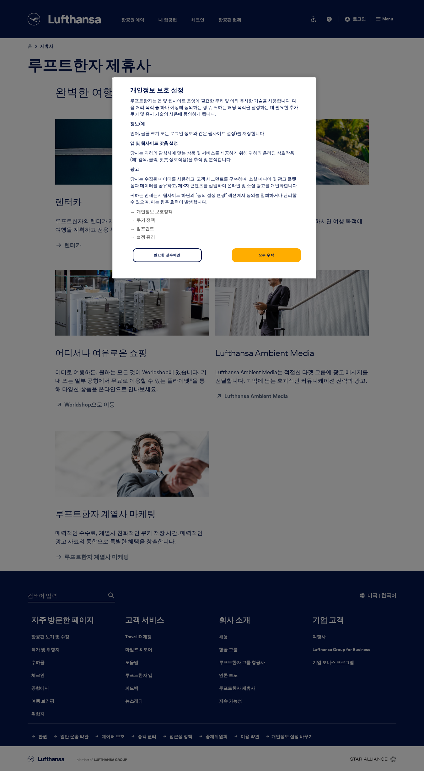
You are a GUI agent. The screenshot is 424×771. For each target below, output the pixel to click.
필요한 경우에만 (167, 255)
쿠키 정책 (146, 220)
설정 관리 (146, 237)
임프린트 (145, 228)
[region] (214, 177)
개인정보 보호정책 (155, 211)
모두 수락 (266, 255)
